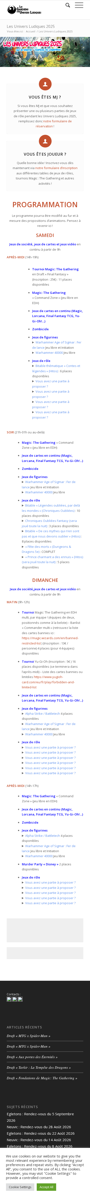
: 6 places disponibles (56, 371)
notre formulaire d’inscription (56, 168)
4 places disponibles (47, 716)
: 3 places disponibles (50, 523)
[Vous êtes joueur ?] (45, 141)
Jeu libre (55, 352)
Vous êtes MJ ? (45, 97)
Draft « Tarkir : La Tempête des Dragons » (39, 1067)
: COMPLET (46, 549)
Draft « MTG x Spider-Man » (28, 1035)
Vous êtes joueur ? (45, 154)
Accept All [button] (46, 1187)
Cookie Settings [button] (20, 1187)
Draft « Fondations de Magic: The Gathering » (42, 1077)
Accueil (30, 31)
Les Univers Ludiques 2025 (31, 26)
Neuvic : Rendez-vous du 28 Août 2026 (39, 1126)
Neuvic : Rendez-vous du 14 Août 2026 (39, 1139)
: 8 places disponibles (52, 536)
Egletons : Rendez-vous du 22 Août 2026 (41, 1133)
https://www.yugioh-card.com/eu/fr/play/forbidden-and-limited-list (48, 682)
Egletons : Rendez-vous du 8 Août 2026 (39, 1146)
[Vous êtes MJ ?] (45, 84)
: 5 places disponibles (52, 562)
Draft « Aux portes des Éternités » (32, 1056)
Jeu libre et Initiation (56, 344)
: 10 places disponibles (51, 510)
